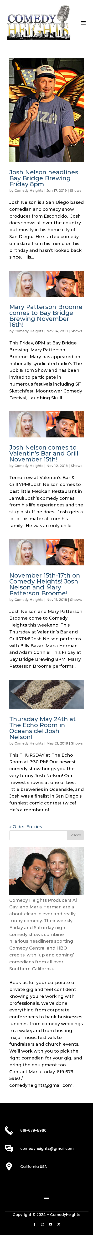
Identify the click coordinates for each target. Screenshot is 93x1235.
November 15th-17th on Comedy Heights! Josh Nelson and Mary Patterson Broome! (44, 584)
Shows (76, 190)
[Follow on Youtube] (50, 1224)
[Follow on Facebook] (34, 1224)
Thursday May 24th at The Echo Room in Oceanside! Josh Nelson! (42, 728)
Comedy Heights (29, 190)
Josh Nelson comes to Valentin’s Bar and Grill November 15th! (43, 453)
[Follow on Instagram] (42, 1224)
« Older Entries (25, 826)
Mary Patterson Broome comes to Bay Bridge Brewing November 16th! (46, 315)
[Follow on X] (59, 1224)
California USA (33, 1166)
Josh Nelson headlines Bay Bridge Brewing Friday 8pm (43, 178)
